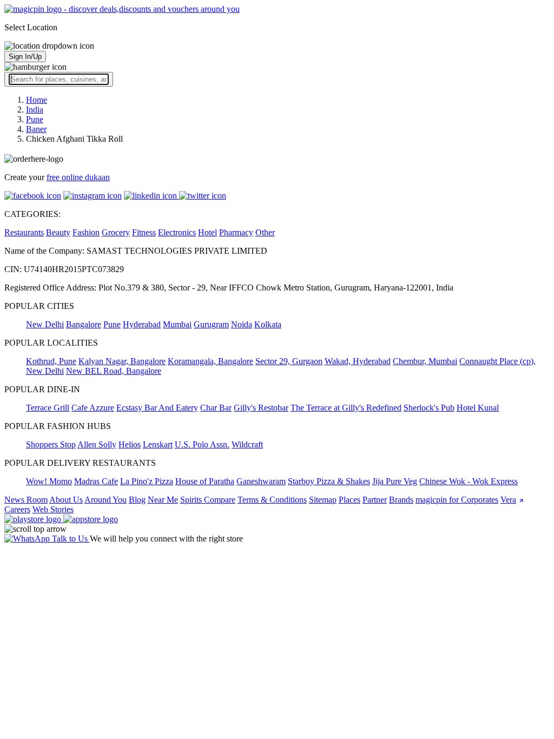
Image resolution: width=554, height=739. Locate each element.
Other (265, 232)
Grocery (116, 232)
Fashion (86, 232)
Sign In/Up (25, 56)
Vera (508, 499)
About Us (66, 499)
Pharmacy (236, 232)
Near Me (163, 499)
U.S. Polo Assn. (202, 444)
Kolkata (267, 324)
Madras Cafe (96, 481)
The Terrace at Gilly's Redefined (346, 407)
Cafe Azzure (92, 407)
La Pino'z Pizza (146, 481)
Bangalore (83, 324)
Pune (112, 324)
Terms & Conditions (272, 499)
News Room (26, 499)
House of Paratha (204, 481)
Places (349, 499)
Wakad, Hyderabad (358, 361)
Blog (137, 499)
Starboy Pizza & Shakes (329, 481)
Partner (374, 499)
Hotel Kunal (478, 407)
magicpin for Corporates (457, 499)
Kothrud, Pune (51, 361)
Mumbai (177, 324)
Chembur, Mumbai (425, 361)
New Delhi (45, 324)
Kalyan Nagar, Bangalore (122, 361)
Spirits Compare (207, 499)
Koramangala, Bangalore (210, 361)
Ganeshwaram (261, 481)
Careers (17, 509)
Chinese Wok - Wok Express (468, 481)
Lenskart (158, 444)
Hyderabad (142, 324)
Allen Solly (96, 444)
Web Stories (53, 509)
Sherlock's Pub (429, 407)
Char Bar (216, 407)
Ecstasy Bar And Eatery (157, 407)
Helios (129, 444)
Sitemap (323, 499)
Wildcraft (247, 444)
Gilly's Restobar (261, 407)
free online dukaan (78, 177)
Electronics (177, 232)
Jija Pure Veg (394, 481)
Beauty (58, 232)
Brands (401, 499)
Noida (241, 324)
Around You (105, 499)
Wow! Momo (49, 481)
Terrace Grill (47, 407)
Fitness (144, 232)
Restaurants (24, 232)
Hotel (207, 232)
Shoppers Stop (51, 444)
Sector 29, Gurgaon (288, 361)
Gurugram (211, 324)
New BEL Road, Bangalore (113, 370)
